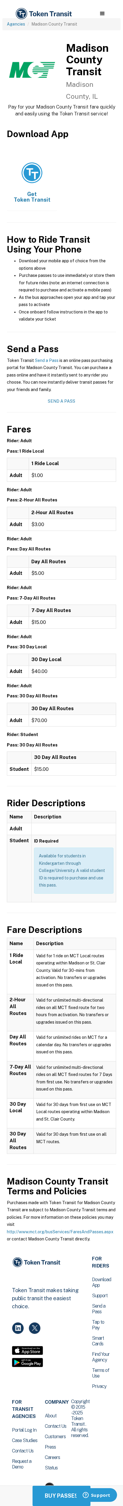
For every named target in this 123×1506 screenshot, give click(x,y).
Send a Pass (47, 360)
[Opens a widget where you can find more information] (96, 1495)
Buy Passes (61, 1496)
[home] (43, 14)
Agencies (16, 24)
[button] (102, 14)
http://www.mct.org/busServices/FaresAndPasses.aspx (60, 1231)
